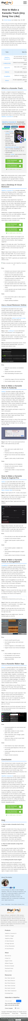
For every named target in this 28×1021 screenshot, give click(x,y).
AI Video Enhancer (9, 941)
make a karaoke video (6, 490)
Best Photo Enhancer (10, 983)
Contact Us (7, 958)
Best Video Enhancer (10, 980)
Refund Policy (24, 1013)
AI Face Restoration (10, 946)
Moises (7, 80)
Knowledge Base (9, 993)
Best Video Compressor (10, 990)
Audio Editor (7, 904)
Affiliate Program (9, 963)
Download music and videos (12, 147)
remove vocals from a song (18, 318)
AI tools (12, 154)
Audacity (7, 72)
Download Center (9, 968)
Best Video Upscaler (10, 978)
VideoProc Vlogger (9, 936)
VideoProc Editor (9, 938)
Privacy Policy (15, 1013)
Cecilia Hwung (7, 20)
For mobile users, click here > (14, 169)
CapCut (3, 481)
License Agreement (5, 1013)
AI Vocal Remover (9, 948)
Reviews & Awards (9, 965)
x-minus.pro (11, 330)
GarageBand (7, 76)
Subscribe (19, 1000)
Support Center (8, 960)
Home (2, 904)
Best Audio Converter (10, 988)
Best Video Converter (10, 985)
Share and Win (8, 971)
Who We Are (8, 955)
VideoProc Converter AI (7, 116)
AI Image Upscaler (9, 943)
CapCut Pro (7, 67)
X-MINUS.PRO (7, 63)
